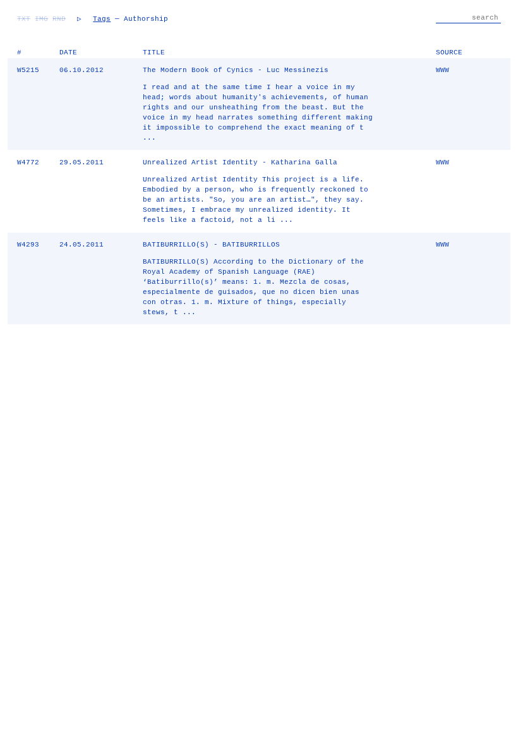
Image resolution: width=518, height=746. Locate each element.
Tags (102, 19)
